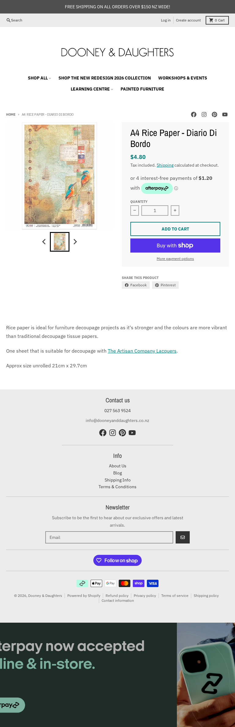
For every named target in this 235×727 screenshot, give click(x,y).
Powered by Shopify (83, 595)
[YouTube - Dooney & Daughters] (225, 114)
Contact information (118, 600)
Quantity (138, 201)
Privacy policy (145, 595)
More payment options (175, 258)
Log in (166, 20)
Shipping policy (206, 595)
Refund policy (117, 595)
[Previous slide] (44, 242)
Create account (188, 20)
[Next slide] (75, 242)
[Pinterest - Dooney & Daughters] (214, 114)
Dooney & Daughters (45, 595)
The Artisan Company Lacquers (142, 351)
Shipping (165, 165)
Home (11, 114)
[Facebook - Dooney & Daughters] (194, 114)
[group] (59, 242)
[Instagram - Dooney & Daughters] (204, 114)
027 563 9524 (117, 410)
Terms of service (174, 595)
